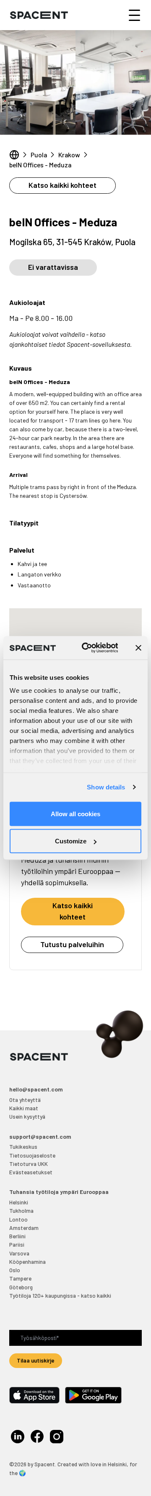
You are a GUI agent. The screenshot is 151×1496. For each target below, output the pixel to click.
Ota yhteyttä (25, 1099)
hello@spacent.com (36, 1089)
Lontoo (18, 1219)
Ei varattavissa (53, 267)
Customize (70, 841)
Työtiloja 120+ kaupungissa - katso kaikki (60, 1295)
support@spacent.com (40, 1136)
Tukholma (21, 1210)
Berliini (17, 1236)
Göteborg (21, 1287)
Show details (106, 787)
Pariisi (16, 1244)
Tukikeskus (23, 1146)
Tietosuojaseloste (32, 1155)
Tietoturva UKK (28, 1163)
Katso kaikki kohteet (62, 185)
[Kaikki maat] (14, 155)
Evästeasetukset (30, 1172)
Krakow (69, 155)
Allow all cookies (75, 813)
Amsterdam (24, 1227)
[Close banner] (138, 648)
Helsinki (18, 1202)
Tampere (20, 1278)
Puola (39, 155)
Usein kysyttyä (27, 1116)
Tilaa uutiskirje (36, 1360)
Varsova (19, 1253)
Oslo (14, 1269)
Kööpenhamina (27, 1261)
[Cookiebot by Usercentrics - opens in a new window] (87, 648)
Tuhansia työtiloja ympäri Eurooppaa (59, 1191)
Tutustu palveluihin (72, 944)
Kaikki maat (23, 1108)
